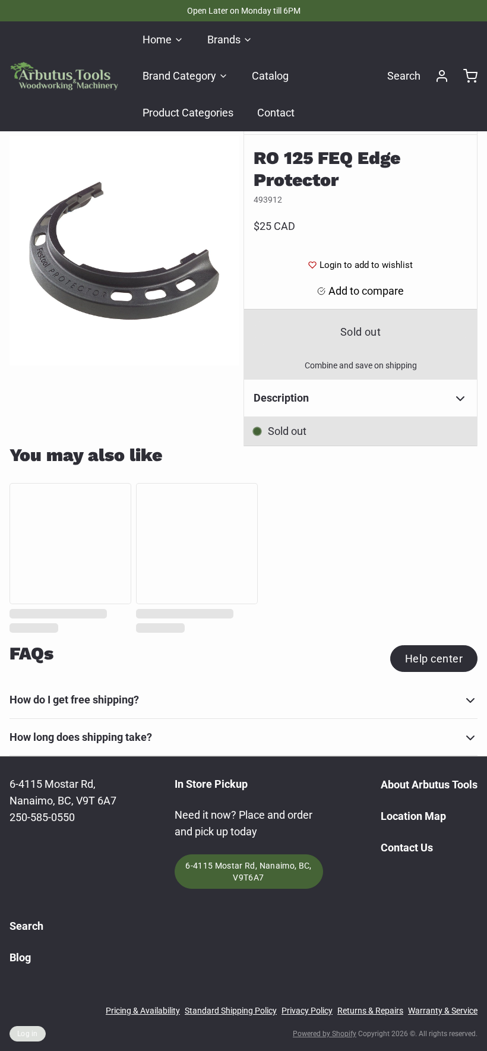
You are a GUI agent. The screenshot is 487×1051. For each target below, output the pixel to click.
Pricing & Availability (143, 1010)
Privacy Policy (307, 1010)
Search (403, 76)
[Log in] (437, 76)
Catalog (270, 76)
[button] (360, 331)
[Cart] (465, 76)
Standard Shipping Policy (231, 1010)
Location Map (413, 816)
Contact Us (407, 847)
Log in (27, 1034)
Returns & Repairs (370, 1010)
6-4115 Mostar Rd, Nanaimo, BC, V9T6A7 (248, 871)
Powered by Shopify (324, 1034)
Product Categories (188, 112)
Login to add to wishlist (366, 265)
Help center (434, 658)
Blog (20, 957)
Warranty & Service (442, 1010)
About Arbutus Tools (429, 784)
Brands (224, 39)
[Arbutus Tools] (64, 76)
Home (157, 39)
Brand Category (179, 76)
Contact (276, 112)
